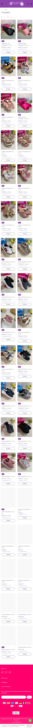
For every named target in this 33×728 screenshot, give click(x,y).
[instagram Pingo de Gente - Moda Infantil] (2, 672)
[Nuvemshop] (16, 722)
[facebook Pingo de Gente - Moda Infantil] (6, 672)
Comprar (8, 52)
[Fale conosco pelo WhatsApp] (30, 720)
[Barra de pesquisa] (28, 4)
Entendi (29, 726)
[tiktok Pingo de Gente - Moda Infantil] (10, 672)
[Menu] (2, 4)
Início (2, 9)
